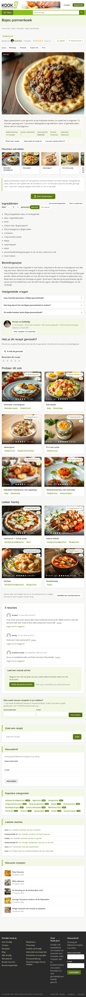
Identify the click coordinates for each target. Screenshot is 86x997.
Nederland (65, 135)
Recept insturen (8, 962)
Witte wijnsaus (18, 881)
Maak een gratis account (21, 684)
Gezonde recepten (72, 811)
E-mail (38, 710)
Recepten (20, 28)
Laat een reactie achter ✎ (55, 141)
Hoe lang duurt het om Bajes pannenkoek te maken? (27, 305)
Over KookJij (7, 942)
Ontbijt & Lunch (8, 36)
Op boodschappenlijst (57, 203)
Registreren (78, 5)
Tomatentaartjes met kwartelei (60, 490)
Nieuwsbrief (7, 959)
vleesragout (9, 447)
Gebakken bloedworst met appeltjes (20, 490)
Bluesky (62, 994)
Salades (56, 811)
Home (13, 28)
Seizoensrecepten (66, 493)
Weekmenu (31, 942)
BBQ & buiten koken (56, 807)
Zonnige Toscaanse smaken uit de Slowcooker (30, 899)
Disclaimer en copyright (36, 955)
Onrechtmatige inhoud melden (35, 963)
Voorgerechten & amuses (26, 451)
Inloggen (67, 5)
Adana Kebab (52, 538)
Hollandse (54, 135)
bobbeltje (26, 321)
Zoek (77, 737)
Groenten (26, 811)
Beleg (49, 408)
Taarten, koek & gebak (35, 807)
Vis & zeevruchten (71, 804)
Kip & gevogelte (41, 811)
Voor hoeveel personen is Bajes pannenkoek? (24, 298)
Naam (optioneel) (10, 710)
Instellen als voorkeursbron (68, 595)
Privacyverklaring (33, 959)
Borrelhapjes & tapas (14, 807)
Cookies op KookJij (33, 949)
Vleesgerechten (74, 542)
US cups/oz (45, 207)
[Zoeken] (81, 12)
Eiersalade (51, 404)
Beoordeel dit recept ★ (33, 141)
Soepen (49, 585)
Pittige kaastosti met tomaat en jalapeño (28, 908)
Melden (59, 623)
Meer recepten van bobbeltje (24, 332)
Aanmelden (75, 715)
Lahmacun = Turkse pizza (15, 538)
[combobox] (56, 12)
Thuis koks (30, 945)
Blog (3, 952)
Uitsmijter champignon (14, 404)
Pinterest (23, 48)
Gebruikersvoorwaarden (36, 952)
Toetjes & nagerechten (38, 804)
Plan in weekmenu (76, 203)
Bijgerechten (39, 800)
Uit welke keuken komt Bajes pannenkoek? (23, 312)
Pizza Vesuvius (18, 872)
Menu (9, 12)
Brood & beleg (57, 408)
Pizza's (28, 542)
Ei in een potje (52, 447)
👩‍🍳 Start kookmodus (43, 196)
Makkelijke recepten (11, 408)
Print (43, 48)
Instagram (71, 994)
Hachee (7, 581)
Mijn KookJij (6, 955)
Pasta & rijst (11, 811)
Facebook (81, 994)
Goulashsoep (52, 581)
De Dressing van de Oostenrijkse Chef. (27, 890)
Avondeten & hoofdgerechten (14, 542)
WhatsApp (12, 48)
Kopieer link (34, 48)
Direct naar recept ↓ (13, 141)
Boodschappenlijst (9, 965)
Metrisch (34, 207)
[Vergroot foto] (5, 111)
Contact (5, 945)
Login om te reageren (15, 626)
